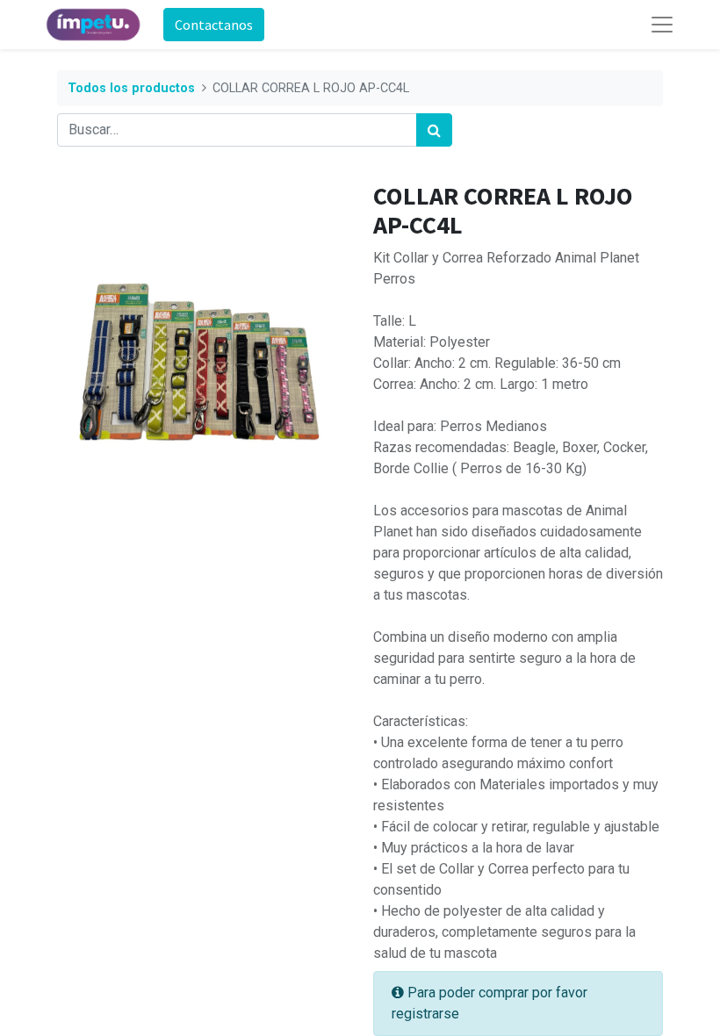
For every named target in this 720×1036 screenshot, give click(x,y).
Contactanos (214, 24)
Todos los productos (131, 88)
